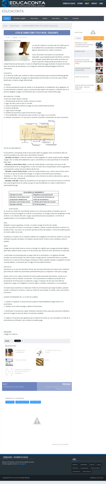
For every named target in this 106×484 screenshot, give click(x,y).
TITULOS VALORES (20, 360)
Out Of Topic (9, 402)
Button (45, 18)
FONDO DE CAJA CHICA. (82, 77)
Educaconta (13, 11)
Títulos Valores (23, 37)
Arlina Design (99, 478)
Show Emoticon (35, 402)
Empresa (92, 464)
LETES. (47, 360)
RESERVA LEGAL (80, 51)
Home (101, 3)
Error (66, 18)
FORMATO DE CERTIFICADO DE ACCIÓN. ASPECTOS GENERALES (23, 371)
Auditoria (75, 464)
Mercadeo (75, 468)
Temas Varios (76, 471)
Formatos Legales (19, 18)
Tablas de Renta (95, 468)
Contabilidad (83, 464)
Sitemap (80, 3)
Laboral (99, 464)
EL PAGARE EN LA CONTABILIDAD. (20, 351)
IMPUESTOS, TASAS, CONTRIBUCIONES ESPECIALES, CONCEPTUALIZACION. (84, 44)
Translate (75, 18)
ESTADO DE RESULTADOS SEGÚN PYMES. (83, 69)
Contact (94, 3)
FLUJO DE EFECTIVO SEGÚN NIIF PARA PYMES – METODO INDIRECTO (84, 87)
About (87, 3)
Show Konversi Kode (22, 402)
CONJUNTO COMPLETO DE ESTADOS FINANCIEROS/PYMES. (58, 388)
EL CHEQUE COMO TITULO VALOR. (53, 351)
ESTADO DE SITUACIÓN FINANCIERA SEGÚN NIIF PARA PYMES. (84, 61)
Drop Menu (34, 18)
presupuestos (84, 468)
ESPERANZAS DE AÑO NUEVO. (13, 387)
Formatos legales (69, 3)
